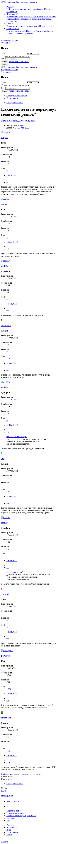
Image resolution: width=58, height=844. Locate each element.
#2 (7, 249)
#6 (7, 503)
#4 (7, 370)
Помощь (10, 818)
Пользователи (12, 28)
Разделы (10, 7)
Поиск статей (45, 26)
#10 (8, 762)
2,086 (8, 689)
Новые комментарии (29, 26)
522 (8, 627)
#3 (7, 311)
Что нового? (12, 14)
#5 (7, 432)
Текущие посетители (16, 31)
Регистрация (12, 98)
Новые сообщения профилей (27, 19)
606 (8, 492)
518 (8, 359)
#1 (7, 182)
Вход (3, 790)
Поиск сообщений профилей (19, 33)
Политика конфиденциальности (21, 815)
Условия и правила (15, 813)
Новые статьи (30, 16)
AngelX (21, 125)
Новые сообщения (35, 9)
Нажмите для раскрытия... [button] (18, 444)
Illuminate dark (12, 801)
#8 (7, 639)
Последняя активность (16, 96)
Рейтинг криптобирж (16, 9)
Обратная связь (13, 811)
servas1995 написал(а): (16, 436)
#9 (7, 701)
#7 (7, 567)
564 (8, 751)
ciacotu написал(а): (14, 572)
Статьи (9, 24)
